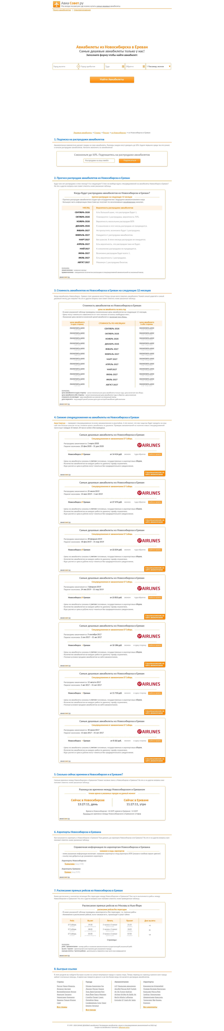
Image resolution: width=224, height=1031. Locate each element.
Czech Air (127, 1000)
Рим (102, 992)
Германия (71, 997)
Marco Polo (156, 992)
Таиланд (68, 995)
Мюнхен (102, 995)
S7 (123, 1000)
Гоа (102, 986)
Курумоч (146, 1003)
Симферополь (91, 1003)
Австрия (67, 989)
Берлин (89, 1006)
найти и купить (155, 454)
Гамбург (146, 995)
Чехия (65, 986)
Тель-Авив (90, 992)
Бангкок (97, 992)
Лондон (89, 989)
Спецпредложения (82, 10)
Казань (159, 1000)
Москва (89, 986)
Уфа (153, 1000)
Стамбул (89, 997)
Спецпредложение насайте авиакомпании (154, 473)
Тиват (104, 1003)
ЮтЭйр (123, 995)
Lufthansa (129, 997)
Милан (95, 989)
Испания (60, 989)
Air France (121, 992)
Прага (96, 995)
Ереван (68, 872)
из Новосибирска (118, 133)
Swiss (134, 1000)
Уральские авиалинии (127, 986)
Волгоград (161, 989)
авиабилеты (90, 4)
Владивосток (148, 986)
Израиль (71, 986)
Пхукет (95, 997)
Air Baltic (130, 995)
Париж (101, 989)
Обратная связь (124, 1027)
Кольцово (147, 992)
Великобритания (63, 992)
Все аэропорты (150, 1007)
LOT (116, 986)
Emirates (118, 1000)
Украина (60, 1000)
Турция (67, 1000)
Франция (60, 995)
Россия (106, 133)
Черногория (61, 997)
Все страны (62, 1007)
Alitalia (122, 997)
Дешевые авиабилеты (83, 133)
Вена (96, 1000)
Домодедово (155, 995)
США (59, 1003)
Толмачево (70, 864)
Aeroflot (118, 989)
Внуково (153, 989)
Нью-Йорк (90, 995)
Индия (73, 992)
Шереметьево (148, 997)
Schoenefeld (158, 986)
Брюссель (159, 997)
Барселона (96, 986)
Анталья (95, 1006)
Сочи (99, 1003)
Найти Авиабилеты (112, 79)
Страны (97, 133)
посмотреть (77, 328)
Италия (73, 1000)
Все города (91, 1010)
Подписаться (130, 160)
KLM (128, 989)
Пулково (146, 989)
